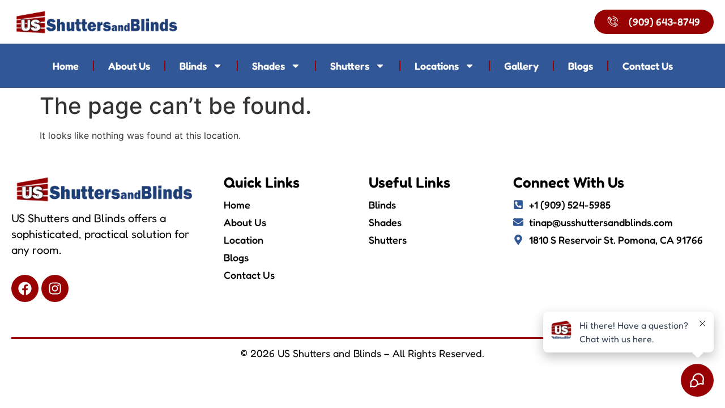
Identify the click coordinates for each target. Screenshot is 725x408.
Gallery (521, 66)
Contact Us (647, 66)
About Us (129, 66)
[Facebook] (25, 288)
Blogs (580, 66)
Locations (437, 66)
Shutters (349, 66)
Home (66, 66)
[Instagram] (55, 288)
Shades (268, 66)
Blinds (193, 66)
